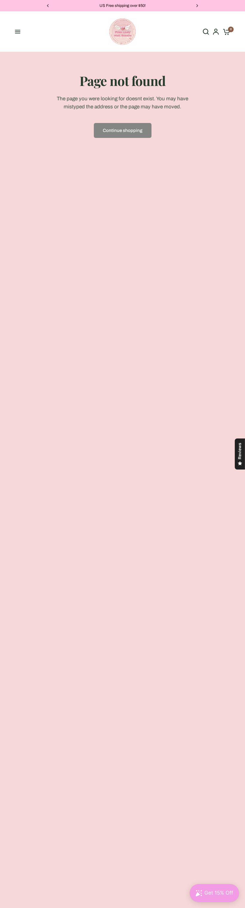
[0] (225, 31)
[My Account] (216, 31)
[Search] (206, 31)
